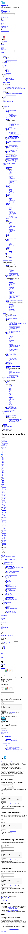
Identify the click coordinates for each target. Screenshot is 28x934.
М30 (3, 472)
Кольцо (11, 282)
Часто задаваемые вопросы (13, 747)
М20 (3, 465)
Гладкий (11, 121)
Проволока (12, 178)
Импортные (9, 78)
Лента (10, 173)
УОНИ (10, 397)
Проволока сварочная (11, 408)
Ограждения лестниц (11, 318)
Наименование (4, 627)
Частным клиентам (11, 95)
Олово (7, 234)
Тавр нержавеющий (11, 160)
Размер (2, 484)
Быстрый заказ (10, 907)
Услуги (5, 65)
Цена (2, 628)
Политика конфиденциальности (14, 749)
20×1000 (4, 502)
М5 (3, 480)
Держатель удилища (14, 376)
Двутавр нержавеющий (12, 159)
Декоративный (12, 123)
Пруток (11, 233)
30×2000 (4, 524)
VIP (7, 96)
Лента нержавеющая (11, 139)
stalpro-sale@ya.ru (5, 732)
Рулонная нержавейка (11, 161)
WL (10, 389)
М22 (3, 467)
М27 (3, 470)
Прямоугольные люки (14, 360)
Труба (10, 170)
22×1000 (4, 507)
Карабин (8, 362)
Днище (8, 364)
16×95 (3, 500)
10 (2, 452)
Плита (10, 174)
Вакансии (8, 58)
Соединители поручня (14, 331)
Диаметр (3, 449)
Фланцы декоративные (14, 326)
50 (4, 647)
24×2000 (4, 515)
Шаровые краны (13, 267)
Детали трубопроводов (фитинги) (14, 300)
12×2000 (4, 491)
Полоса (11, 177)
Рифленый (11, 125)
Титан (7, 239)
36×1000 (4, 527)
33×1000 (4, 525)
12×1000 (4, 488)
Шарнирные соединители (15, 327)
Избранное (3, 49)
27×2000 (4, 520)
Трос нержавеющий (11, 315)
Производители (10, 80)
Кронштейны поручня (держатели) (17, 323)
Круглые (11, 114)
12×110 (4, 490)
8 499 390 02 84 (4, 730)
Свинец (8, 247)
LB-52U (11, 406)
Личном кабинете (5, 897)
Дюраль (8, 185)
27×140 (4, 518)
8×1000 (4, 541)
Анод (10, 222)
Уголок (11, 176)
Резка (7, 69)
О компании (6, 54)
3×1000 (4, 530)
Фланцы (11, 279)
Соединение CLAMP (14, 295)
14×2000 (4, 495)
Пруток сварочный (11, 407)
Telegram (3, 733)
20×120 (4, 504)
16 (2, 455)
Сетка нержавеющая (11, 128)
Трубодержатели (13, 324)
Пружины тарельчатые (14, 345)
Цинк (7, 253)
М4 (3, 477)
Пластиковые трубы (11, 415)
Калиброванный (13, 145)
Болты (10, 337)
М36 (3, 475)
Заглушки (11, 306)
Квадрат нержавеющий (12, 146)
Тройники (11, 307)
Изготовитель (4, 544)
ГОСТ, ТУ (3, 548)
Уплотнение (12, 298)
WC (10, 388)
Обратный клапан (13, 273)
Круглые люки (12, 358)
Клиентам (5, 89)
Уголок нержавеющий (11, 138)
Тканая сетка (12, 132)
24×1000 (4, 510)
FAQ (4, 97)
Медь (7, 218)
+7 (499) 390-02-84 (12, 908)
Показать (3, 438)
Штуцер (11, 291)
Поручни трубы (13, 322)
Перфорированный (14, 124)
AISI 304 (4, 447)
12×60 (3, 492)
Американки (12, 283)
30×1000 (4, 521)
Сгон (10, 285)
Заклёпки (11, 342)
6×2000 (4, 540)
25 (4, 646)
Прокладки (12, 297)
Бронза (8, 194)
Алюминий (9, 167)
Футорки (11, 288)
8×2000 (4, 543)
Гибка (7, 71)
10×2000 (4, 487)
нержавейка (5, 441)
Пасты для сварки (10, 410)
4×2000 (4, 534)
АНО (10, 404)
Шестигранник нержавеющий (13, 141)
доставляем (8, 911)
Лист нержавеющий (11, 118)
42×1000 (4, 531)
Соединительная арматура (12, 275)
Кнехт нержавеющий (14, 372)
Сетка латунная (13, 217)
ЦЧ (10, 403)
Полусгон (11, 287)
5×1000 (4, 535)
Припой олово (12, 238)
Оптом (5, 64)
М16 (3, 462)
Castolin (11, 391)
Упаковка (8, 73)
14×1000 (4, 494)
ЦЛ (10, 395)
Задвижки (11, 270)
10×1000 (4, 485)
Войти (2, 48)
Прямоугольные (13, 115)
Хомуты (11, 289)
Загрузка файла (4, 788)
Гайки (10, 341)
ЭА (10, 402)
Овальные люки (13, 359)
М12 (3, 460)
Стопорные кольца (13, 349)
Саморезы (11, 340)
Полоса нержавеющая (11, 156)
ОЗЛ (10, 393)
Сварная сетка (12, 133)
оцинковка (5, 443)
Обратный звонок (5, 31)
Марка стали (4, 445)
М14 (3, 461)
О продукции (6, 82)
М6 (3, 481)
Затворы (11, 271)
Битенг (11, 369)
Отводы (11, 304)
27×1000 (4, 517)
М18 (3, 464)
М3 (3, 471)
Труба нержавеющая (11, 110)
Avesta (10, 390)
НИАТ (10, 385)
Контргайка (12, 310)
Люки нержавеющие (11, 354)
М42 (3, 478)
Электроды (9, 381)
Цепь (7, 317)
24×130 (4, 512)
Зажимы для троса (10, 353)
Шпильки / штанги (13, 346)
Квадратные (12, 116)
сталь (3, 444)
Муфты (11, 284)
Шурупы (11, 351)
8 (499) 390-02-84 (5, 12)
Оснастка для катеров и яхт (13, 366)
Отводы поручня (13, 328)
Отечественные (10, 79)
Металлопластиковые (14, 421)
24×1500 (4, 514)
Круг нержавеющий (11, 151)
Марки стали (6, 74)
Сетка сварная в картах (15, 134)
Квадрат (11, 216)
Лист (10, 172)
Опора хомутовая (13, 296)
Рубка (7, 70)
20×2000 (4, 505)
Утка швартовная (13, 375)
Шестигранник (13, 180)
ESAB (10, 386)
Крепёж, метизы (10, 332)
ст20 (3, 448)
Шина (10, 182)
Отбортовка (12, 280)
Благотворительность (11, 60)
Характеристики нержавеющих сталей (15, 88)
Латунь (8, 203)
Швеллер (11, 181)
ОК (10, 398)
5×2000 (4, 537)
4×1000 (4, 533)
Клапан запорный (13, 274)
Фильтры (11, 309)
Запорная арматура (11, 264)
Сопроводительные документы (14, 93)
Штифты (11, 348)
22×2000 (4, 508)
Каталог (3, 10)
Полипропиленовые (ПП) (15, 419)
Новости (8, 61)
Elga (10, 400)
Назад (4, 56)
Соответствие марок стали (12, 86)
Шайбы (11, 344)
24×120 (4, 511)
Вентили (11, 269)
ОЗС (10, 394)
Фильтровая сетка (13, 136)
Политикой (13, 712)
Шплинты (11, 350)
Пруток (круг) (12, 183)
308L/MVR (12, 399)
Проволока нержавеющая (12, 137)
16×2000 (4, 498)
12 (2, 454)
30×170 (4, 523)
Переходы (11, 305)
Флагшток (11, 373)
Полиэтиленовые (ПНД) (15, 420)
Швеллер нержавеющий (12, 158)
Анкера (11, 336)
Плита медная (12, 226)
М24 (3, 468)
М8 (3, 482)
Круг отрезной (9, 363)
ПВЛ (10, 127)
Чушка (10, 252)
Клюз (10, 371)
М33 (3, 474)
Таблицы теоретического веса (13, 87)
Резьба (10, 293)
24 (2, 457)
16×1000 (4, 497)
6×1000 (4, 538)
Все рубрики (4, 615)
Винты (11, 338)
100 (4, 648)
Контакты (5, 98)
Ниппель (11, 292)
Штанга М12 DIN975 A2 (7, 635)
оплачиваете (15, 910)
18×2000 (4, 501)
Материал (3, 440)
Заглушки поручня (13, 329)
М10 (3, 458)
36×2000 (4, 528)
